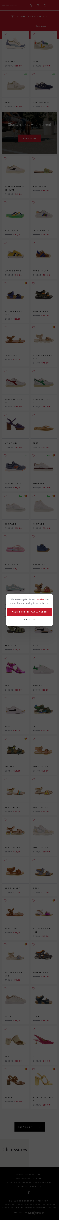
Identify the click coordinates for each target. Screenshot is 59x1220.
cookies (40, 599)
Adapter (29, 620)
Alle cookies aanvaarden (29, 612)
